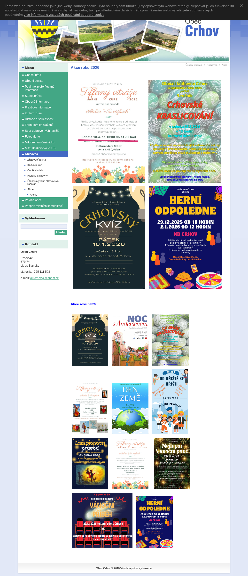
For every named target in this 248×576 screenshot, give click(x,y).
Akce (30, 189)
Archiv (33, 194)
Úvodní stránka (194, 65)
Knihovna (212, 65)
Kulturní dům (33, 113)
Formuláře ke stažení (39, 125)
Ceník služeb (35, 170)
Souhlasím (242, 5)
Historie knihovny (37, 175)
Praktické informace (38, 107)
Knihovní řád (34, 165)
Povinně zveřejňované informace (39, 88)
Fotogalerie (32, 136)
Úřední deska (34, 80)
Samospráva (33, 96)
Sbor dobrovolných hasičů (42, 130)
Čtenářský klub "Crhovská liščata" (43, 182)
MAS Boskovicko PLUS (40, 148)
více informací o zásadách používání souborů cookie (64, 14)
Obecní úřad (33, 75)
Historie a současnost (39, 119)
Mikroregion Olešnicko (39, 142)
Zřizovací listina (36, 159)
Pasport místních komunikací (43, 206)
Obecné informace (37, 101)
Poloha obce (33, 200)
